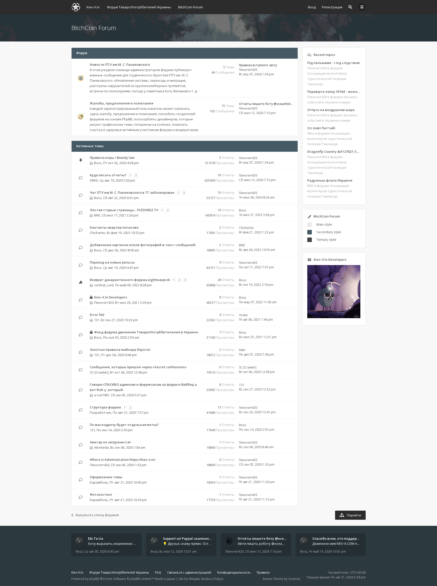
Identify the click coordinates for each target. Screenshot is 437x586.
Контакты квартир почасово (114, 227)
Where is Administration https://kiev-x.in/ (123, 459)
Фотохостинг (101, 494)
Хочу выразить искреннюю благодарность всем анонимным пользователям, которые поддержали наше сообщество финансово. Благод (112, 543)
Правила (263, 572)
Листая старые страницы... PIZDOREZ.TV (124, 210)
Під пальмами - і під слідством (333, 62)
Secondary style (328, 232)
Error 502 (97, 314)
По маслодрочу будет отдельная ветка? (124, 424)
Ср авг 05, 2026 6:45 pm (101, 551)
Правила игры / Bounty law (112, 157)
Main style (324, 224)
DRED (94, 180)
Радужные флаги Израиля (329, 180)
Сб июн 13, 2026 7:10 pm (263, 551)
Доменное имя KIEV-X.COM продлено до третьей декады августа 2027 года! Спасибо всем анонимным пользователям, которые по (336, 543)
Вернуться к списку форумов (97, 515)
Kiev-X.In (77, 572)
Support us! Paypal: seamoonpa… (189, 538)
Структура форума (105, 407)
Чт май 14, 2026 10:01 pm (327, 551)
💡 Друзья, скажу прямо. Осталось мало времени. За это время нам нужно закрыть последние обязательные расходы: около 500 (187, 543)
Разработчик (100, 412)
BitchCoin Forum (93, 28)
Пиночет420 (248, 70)
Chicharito (97, 232)
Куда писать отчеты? (108, 175)
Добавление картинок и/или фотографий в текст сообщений (142, 245)
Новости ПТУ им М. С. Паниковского (120, 64)
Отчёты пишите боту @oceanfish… (266, 104)
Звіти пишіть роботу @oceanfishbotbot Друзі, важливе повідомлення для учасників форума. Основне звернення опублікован (262, 543)
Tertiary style (326, 239)
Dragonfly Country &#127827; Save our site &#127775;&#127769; (334, 151)
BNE (97, 215)
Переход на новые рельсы (112, 262)
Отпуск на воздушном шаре (331, 109)
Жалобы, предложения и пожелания (121, 103)
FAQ (158, 572)
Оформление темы (106, 477)
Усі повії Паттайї (321, 128)
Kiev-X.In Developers (110, 297)
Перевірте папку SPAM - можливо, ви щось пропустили (334, 91)
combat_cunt (104, 285)
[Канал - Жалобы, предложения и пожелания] (198, 103)
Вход (312, 7)
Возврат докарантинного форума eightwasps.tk (130, 279)
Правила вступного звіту (258, 65)
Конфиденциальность (234, 572)
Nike (242, 350)
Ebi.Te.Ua (95, 538)
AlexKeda (101, 447)
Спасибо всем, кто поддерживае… (341, 538)
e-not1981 (101, 395)
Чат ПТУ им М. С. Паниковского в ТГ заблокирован (132, 192)
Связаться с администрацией (189, 572)
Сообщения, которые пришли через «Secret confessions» (138, 367)
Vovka (243, 315)
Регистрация (332, 7)
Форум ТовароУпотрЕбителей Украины (119, 572)
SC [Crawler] (99, 372)
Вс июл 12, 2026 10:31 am (178, 551)
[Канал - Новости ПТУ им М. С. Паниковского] (198, 65)
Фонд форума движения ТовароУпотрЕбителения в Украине (146, 332)
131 (96, 320)
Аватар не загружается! (110, 442)
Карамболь (99, 482)
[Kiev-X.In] (75, 7)
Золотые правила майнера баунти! (120, 349)
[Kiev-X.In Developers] (333, 317)
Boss (98, 163)
